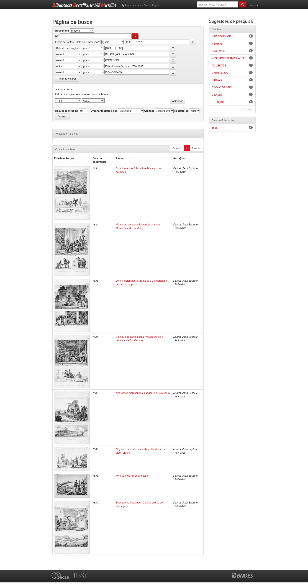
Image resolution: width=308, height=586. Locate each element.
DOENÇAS (218, 102)
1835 (214, 127)
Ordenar (149, 110)
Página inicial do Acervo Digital (141, 5)
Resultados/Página (66, 110)
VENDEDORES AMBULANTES (229, 58)
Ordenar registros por (104, 110)
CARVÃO (217, 80)
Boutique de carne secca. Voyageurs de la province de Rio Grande (139, 338)
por (57, 36)
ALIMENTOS (219, 65)
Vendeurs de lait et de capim (132, 475)
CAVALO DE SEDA (222, 87)
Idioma (252, 5)
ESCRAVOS (218, 51)
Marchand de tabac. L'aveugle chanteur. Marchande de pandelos (138, 226)
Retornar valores (67, 78)
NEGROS (217, 43)
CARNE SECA (220, 72)
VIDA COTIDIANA (221, 36)
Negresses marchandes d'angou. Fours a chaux (143, 393)
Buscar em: (62, 30)
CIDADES (217, 94)
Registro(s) (181, 110)
